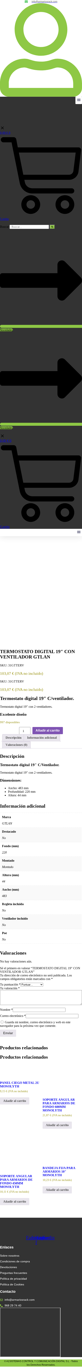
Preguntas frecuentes (13, 1272)
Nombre (6, 1009)
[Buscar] (52, 227)
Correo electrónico (13, 1016)
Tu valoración (10, 988)
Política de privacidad (13, 1278)
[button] (78, 100)
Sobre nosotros (9, 1255)
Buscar (4, 226)
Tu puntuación (10, 984)
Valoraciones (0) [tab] (16, 744)
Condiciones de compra (15, 1261)
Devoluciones (8, 1267)
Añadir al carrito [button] (14, 1101)
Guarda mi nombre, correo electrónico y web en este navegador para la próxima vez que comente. (35, 1023)
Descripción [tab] (13, 737)
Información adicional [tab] (42, 737)
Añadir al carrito (48, 730)
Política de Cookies (12, 1284)
